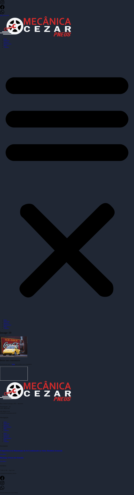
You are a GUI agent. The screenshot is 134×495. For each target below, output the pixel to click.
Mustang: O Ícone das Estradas (12, 458)
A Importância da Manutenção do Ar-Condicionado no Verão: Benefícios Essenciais (31, 451)
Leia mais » (3, 454)
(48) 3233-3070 (4, 15)
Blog (5, 45)
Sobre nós (6, 40)
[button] (67, 184)
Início (5, 39)
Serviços (6, 42)
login (13, 364)
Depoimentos (7, 44)
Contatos (6, 47)
